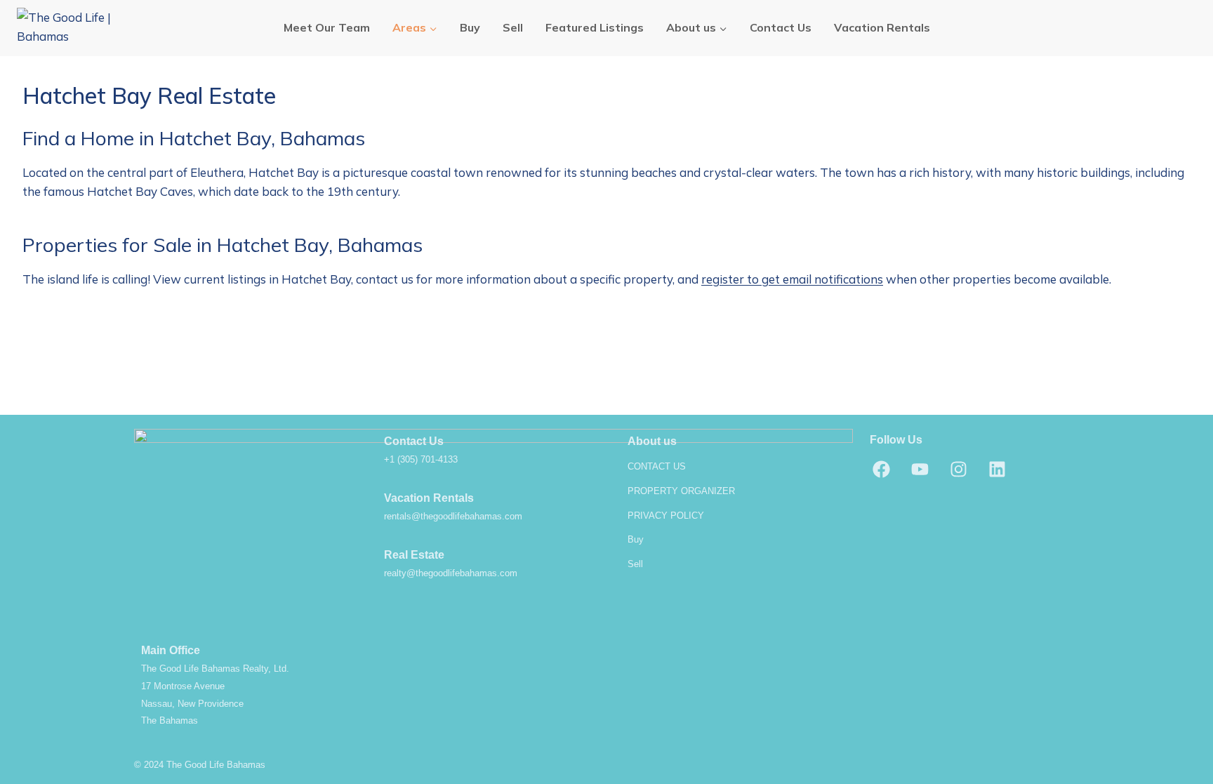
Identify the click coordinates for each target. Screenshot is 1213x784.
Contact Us (780, 27)
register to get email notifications (792, 279)
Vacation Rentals (882, 27)
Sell (513, 27)
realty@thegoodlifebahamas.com (450, 573)
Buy (470, 27)
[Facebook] (881, 468)
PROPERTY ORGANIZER (681, 491)
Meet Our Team (327, 27)
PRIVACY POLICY (666, 515)
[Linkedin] (997, 468)
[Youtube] (920, 468)
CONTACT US (657, 466)
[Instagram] (958, 468)
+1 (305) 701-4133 (421, 459)
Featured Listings (594, 27)
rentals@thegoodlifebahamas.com (453, 516)
